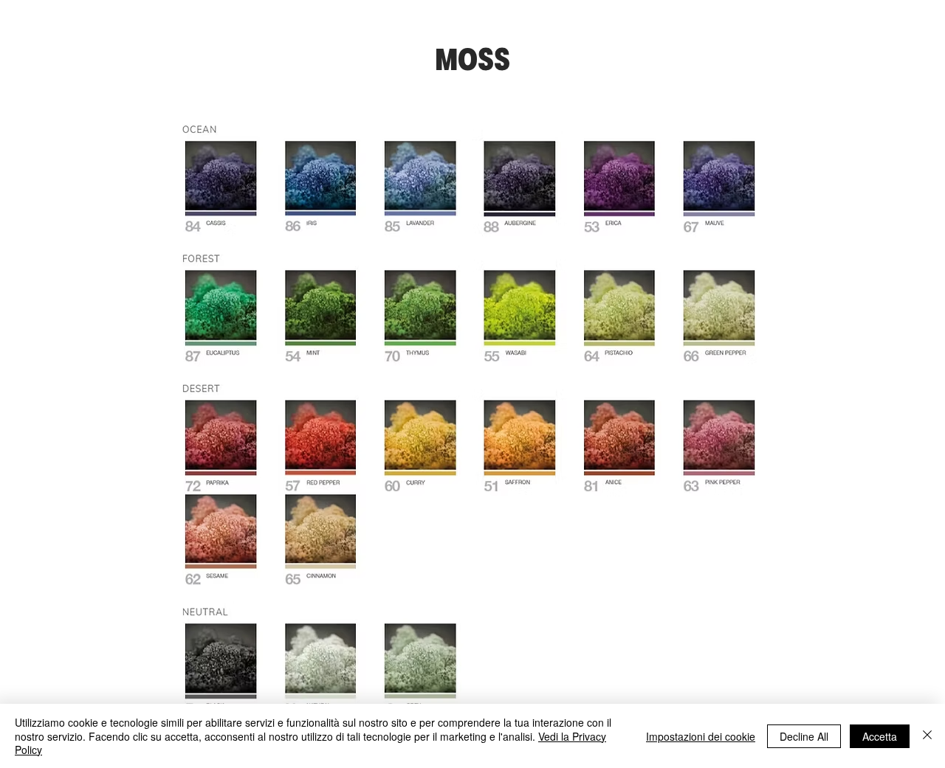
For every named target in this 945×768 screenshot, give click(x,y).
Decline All (804, 736)
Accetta (879, 736)
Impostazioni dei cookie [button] (700, 736)
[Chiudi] (927, 736)
